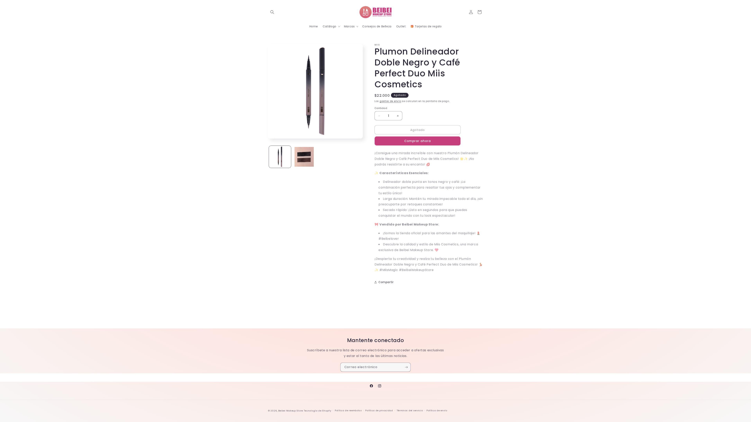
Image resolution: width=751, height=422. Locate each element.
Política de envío (437, 410)
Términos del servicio (410, 410)
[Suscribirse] (406, 367)
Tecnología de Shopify (317, 410)
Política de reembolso (348, 410)
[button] (272, 12)
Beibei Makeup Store (290, 410)
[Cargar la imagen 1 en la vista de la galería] (280, 157)
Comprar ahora (417, 141)
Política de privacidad (379, 410)
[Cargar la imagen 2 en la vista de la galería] (304, 157)
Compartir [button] (385, 282)
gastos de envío (390, 101)
